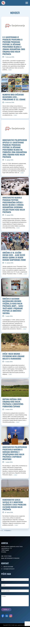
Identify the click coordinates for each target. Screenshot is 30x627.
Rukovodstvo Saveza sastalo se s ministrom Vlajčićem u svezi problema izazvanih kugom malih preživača (14, 505)
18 (5, 530)
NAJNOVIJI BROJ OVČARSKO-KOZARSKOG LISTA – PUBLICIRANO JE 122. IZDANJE (13, 97)
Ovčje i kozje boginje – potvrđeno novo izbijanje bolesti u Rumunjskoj (13, 356)
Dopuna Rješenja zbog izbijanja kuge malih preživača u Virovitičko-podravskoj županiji (13, 403)
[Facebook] (2, 616)
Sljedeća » (8, 530)
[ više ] (10, 69)
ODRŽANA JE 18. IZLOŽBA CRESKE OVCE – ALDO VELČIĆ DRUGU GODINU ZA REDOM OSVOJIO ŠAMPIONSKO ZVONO (14, 256)
